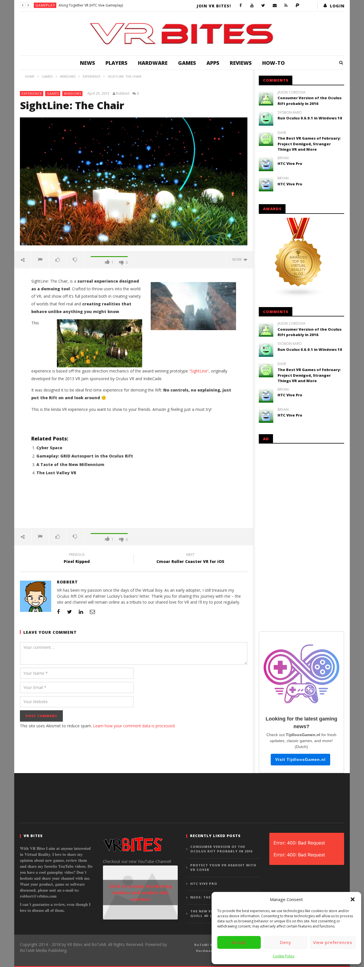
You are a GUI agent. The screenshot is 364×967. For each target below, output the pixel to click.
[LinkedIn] (81, 611)
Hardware (152, 62)
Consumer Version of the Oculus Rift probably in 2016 (310, 100)
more (237, 259)
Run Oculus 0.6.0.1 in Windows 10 (310, 118)
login (337, 6)
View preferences (332, 942)
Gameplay (45, 5)
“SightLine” (199, 371)
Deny (285, 942)
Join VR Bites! (214, 6)
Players (116, 62)
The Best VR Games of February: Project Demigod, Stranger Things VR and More (309, 144)
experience (32, 93)
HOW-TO (273, 62)
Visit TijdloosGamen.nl (300, 759)
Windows (72, 93)
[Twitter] (263, 5)
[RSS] (286, 5)
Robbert (122, 93)
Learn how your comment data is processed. (134, 725)
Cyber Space (49, 447)
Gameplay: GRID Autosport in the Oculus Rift (84, 456)
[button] (352, 899)
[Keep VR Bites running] (297, 5)
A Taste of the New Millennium (70, 464)
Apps (212, 62)
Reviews (241, 62)
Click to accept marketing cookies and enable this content (140, 892)
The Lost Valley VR (56, 472)
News (87, 62)
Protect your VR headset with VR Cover (223, 867)
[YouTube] (252, 5)
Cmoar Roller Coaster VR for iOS (190, 559)
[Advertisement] (133, 505)
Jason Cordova (291, 92)
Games (187, 62)
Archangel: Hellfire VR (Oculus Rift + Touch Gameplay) (101, 5)
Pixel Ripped (77, 559)
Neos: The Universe (210, 897)
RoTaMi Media (208, 945)
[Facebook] (240, 5)
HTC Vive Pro (290, 163)
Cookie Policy (283, 956)
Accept (239, 942)
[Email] (274, 5)
